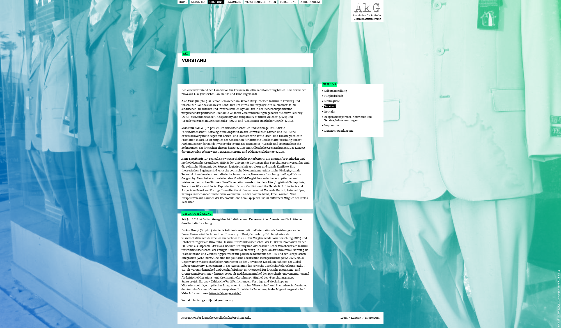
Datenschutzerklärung (338, 130)
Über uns (329, 84)
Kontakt (329, 111)
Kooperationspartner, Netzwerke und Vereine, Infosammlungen (348, 118)
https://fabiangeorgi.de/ (225, 293)
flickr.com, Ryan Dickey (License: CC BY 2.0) (558, 295)
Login (344, 317)
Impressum (331, 125)
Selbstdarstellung (335, 91)
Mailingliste (332, 101)
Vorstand (330, 106)
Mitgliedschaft (333, 96)
